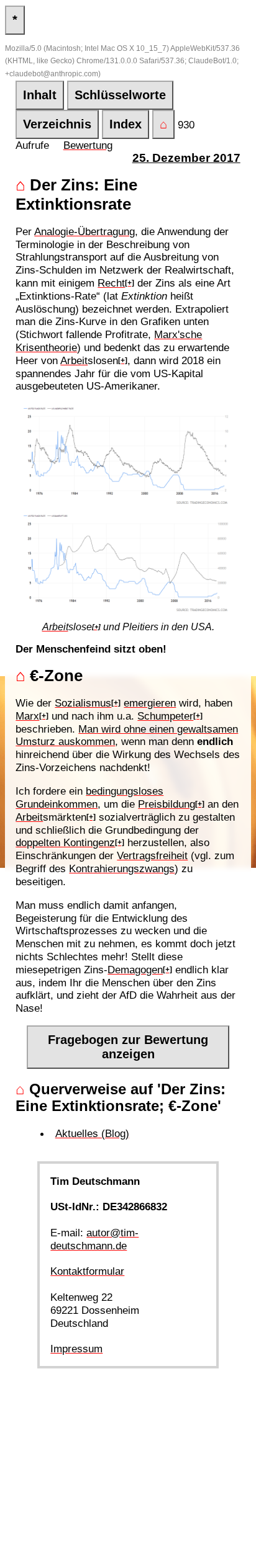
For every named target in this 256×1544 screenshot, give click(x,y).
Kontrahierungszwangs (122, 868)
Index (125, 124)
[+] (129, 283)
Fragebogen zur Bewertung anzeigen (128, 1047)
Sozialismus (83, 703)
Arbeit (74, 360)
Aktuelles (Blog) (92, 1133)
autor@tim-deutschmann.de (94, 1239)
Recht (111, 283)
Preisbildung (166, 804)
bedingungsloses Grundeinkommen (89, 797)
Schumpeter (165, 716)
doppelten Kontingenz (65, 842)
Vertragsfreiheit (152, 855)
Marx (27, 716)
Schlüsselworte (120, 95)
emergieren (150, 703)
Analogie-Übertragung (84, 231)
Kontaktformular (87, 1271)
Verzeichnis (57, 124)
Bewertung (87, 145)
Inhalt (40, 95)
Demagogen (135, 969)
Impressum (76, 1348)
